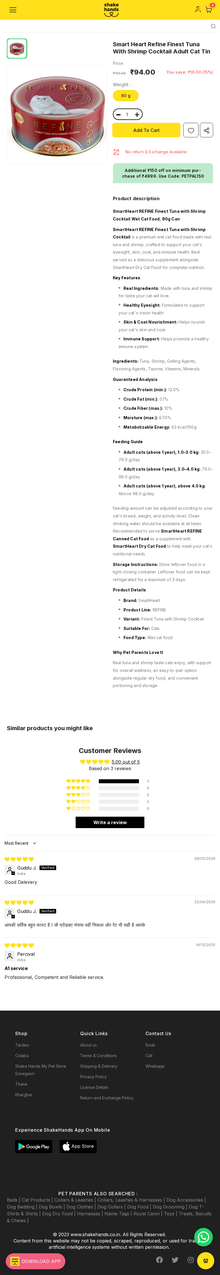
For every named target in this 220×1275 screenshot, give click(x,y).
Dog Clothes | (81, 1207)
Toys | (171, 1213)
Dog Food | (140, 1207)
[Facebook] (159, 1260)
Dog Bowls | (52, 1207)
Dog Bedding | (23, 1207)
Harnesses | (91, 1213)
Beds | (14, 1200)
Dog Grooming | (171, 1207)
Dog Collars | (112, 1207)
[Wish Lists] (191, 130)
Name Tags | (119, 1213)
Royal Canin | (148, 1213)
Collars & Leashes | (75, 1200)
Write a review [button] (110, 822)
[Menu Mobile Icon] (12, 10)
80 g (125, 95)
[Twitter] (175, 1260)
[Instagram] (190, 1260)
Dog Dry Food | (59, 1213)
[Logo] (111, 10)
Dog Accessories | (186, 1200)
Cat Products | (38, 1200)
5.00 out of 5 (126, 762)
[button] (78, 781)
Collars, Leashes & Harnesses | (131, 1200)
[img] (19, 859)
